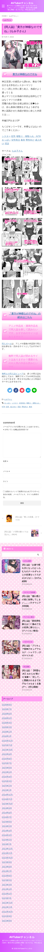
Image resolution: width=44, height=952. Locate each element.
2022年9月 (7, 916)
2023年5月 (7, 880)
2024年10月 (7, 803)
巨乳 (7, 407)
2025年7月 (7, 763)
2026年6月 (7, 713)
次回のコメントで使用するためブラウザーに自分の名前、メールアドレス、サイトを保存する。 (21, 494)
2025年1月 (6, 790)
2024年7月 (7, 817)
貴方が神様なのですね (25, 74)
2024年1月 (6, 844)
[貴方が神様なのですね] (22, 183)
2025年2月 (7, 785)
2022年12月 (7, 902)
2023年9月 (7, 862)
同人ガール (7, 343)
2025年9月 (7, 754)
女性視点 (22, 403)
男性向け (25, 407)
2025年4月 (7, 776)
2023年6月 (7, 875)
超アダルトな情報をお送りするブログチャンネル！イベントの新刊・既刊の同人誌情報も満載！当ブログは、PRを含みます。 (22, 943)
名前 (5, 461)
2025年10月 (7, 749)
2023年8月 (7, 866)
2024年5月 (7, 826)
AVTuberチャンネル (22, 3)
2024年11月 (7, 799)
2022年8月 (7, 920)
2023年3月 (7, 889)
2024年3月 (7, 835)
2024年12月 (7, 794)
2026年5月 (7, 718)
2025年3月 (7, 781)
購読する (9, 549)
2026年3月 (7, 727)
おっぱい (7, 403)
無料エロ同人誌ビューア (12, 373)
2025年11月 (7, 745)
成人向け (13, 407)
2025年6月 (7, 767)
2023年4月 (7, 884)
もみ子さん (17, 151)
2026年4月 (7, 722)
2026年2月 (7, 731)
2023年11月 (7, 853)
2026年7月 (7, 709)
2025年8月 (7, 758)
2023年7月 (7, 871)
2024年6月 (7, 821)
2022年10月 (7, 911)
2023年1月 (6, 898)
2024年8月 (7, 812)
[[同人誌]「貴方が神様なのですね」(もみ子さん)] (28, 390)
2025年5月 (7, 772)
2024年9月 (7, 808)
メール (6, 471)
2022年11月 (7, 907)
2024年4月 (7, 830)
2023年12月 (7, 848)
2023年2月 (7, 893)
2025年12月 (7, 740)
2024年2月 (7, 839)
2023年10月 (7, 857)
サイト (5, 481)
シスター (15, 403)
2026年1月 (6, 736)
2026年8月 (7, 704)
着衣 (30, 407)
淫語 (19, 407)
